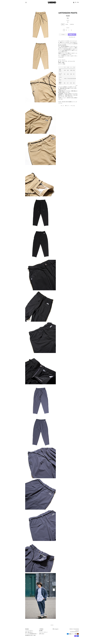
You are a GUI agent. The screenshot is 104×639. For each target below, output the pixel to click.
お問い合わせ (41, 633)
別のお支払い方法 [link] (72, 37)
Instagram (56, 629)
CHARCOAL (72, 24)
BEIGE (63, 24)
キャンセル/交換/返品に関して (31, 633)
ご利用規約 (41, 629)
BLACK (67, 24)
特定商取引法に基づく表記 (30, 635)
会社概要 (40, 630)
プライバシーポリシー (43, 632)
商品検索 (27, 629)
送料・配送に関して (29, 632)
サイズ (68, 27)
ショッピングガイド (29, 630)
